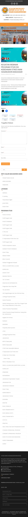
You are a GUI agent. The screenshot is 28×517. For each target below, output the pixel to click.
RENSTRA (5, 403)
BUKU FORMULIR (7, 406)
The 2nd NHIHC (6, 289)
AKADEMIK (5, 324)
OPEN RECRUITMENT (5, 477)
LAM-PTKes (5, 498)
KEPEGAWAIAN (6, 375)
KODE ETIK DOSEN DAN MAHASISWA (11, 437)
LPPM (4, 331)
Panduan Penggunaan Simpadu (10, 262)
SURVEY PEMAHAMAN (8, 440)
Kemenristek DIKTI (7, 491)
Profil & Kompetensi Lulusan (9, 245)
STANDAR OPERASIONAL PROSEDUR (11, 430)
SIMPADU (5, 193)
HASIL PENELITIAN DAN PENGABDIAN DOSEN (14, 426)
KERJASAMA (5, 184)
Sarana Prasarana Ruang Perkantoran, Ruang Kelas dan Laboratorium (14, 313)
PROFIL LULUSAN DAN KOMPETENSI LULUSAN (14, 365)
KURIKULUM (5, 269)
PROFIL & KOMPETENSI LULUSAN (11, 266)
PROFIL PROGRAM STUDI (9, 361)
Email (2, 152)
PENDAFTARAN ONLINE (8, 178)
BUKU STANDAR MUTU (8, 416)
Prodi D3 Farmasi (7, 214)
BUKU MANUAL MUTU (8, 413)
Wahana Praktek (6, 255)
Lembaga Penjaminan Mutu (9, 296)
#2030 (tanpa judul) (7, 344)
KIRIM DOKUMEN (7, 181)
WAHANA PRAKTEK (7, 276)
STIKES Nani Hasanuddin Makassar (11, 348)
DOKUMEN (5, 399)
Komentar (3, 131)
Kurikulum (5, 321)
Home (2, 33)
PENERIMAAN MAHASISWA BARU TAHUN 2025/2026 (12, 482)
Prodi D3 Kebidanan (7, 221)
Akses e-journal (6, 259)
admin (14, 74)
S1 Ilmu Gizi (5, 231)
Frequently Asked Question (9, 327)
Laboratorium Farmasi (8, 396)
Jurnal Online (5, 203)
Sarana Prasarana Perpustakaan (10, 308)
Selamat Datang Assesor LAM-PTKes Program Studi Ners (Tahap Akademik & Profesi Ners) (15, 304)
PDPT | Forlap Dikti (7, 494)
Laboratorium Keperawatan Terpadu (11, 379)
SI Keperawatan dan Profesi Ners (10, 351)
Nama (2, 147)
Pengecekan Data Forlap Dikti (9, 286)
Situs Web (3, 157)
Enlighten (14, 514)
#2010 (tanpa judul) (7, 341)
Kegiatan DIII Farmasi (8, 317)
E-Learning (5, 196)
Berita (7, 33)
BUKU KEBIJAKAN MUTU (8, 409)
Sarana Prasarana (7, 300)
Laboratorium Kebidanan (8, 385)
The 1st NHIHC (6, 279)
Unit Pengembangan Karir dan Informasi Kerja (13, 293)
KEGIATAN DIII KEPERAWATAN (10, 283)
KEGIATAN (5, 423)
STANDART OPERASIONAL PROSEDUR (12, 433)
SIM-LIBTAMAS (6, 505)
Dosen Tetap (6, 252)
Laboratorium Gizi (7, 382)
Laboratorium (6, 338)
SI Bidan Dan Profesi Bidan (9, 355)
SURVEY (4, 443)
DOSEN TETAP (6, 272)
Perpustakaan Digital (7, 199)
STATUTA (5, 420)
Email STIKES (6, 206)
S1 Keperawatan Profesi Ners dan (10, 238)
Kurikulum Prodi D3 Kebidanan (10, 248)
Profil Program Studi (7, 218)
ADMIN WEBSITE (7, 392)
